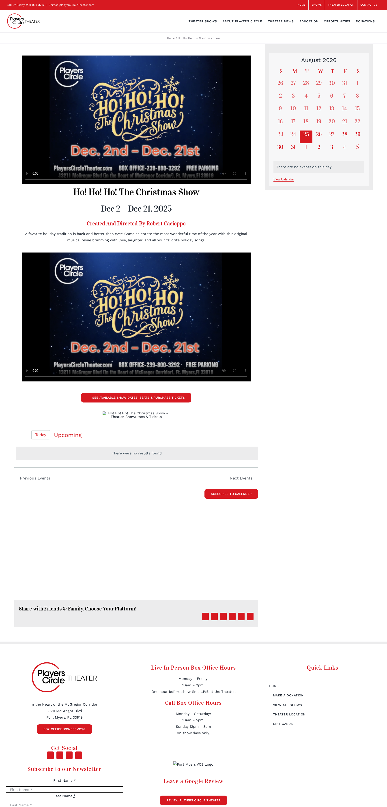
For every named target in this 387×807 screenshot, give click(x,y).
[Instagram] (69, 755)
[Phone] (78, 755)
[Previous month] (277, 61)
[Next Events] (24, 434)
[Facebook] (50, 755)
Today (40, 434)
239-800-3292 (35, 4)
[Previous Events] (17, 434)
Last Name (64, 796)
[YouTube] (59, 755)
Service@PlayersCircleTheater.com (71, 4)
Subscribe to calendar (231, 494)
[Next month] (360, 61)
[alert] (137, 453)
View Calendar (283, 179)
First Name (64, 780)
